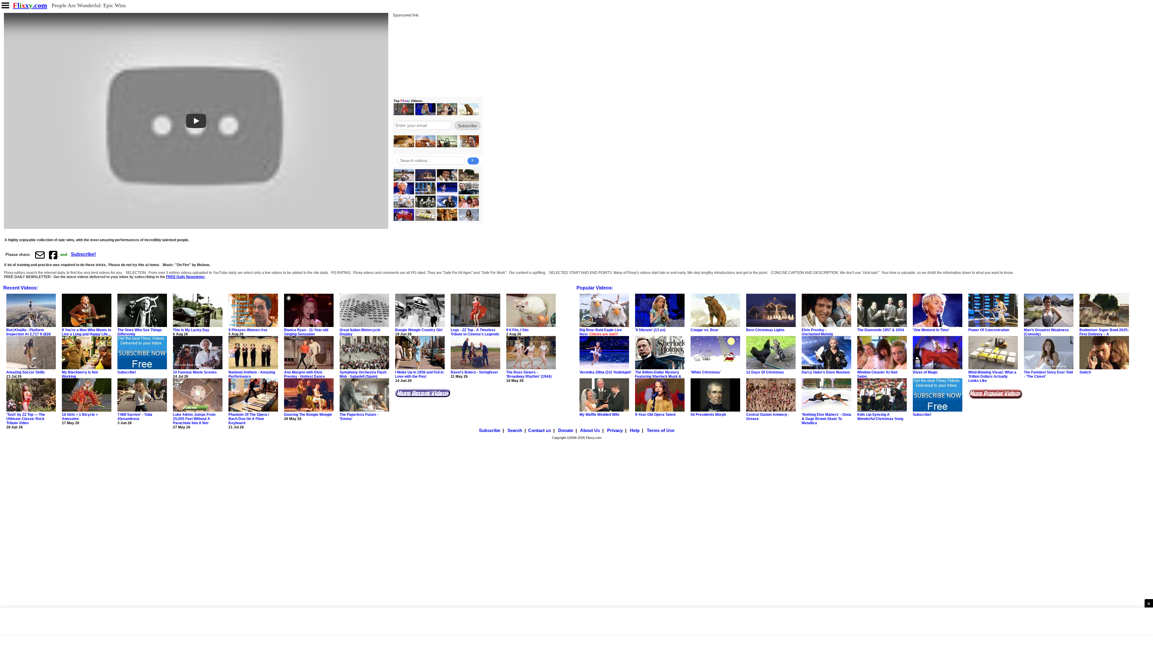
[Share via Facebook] (54, 254)
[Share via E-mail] (40, 254)
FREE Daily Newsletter (185, 277)
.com (30, 5)
